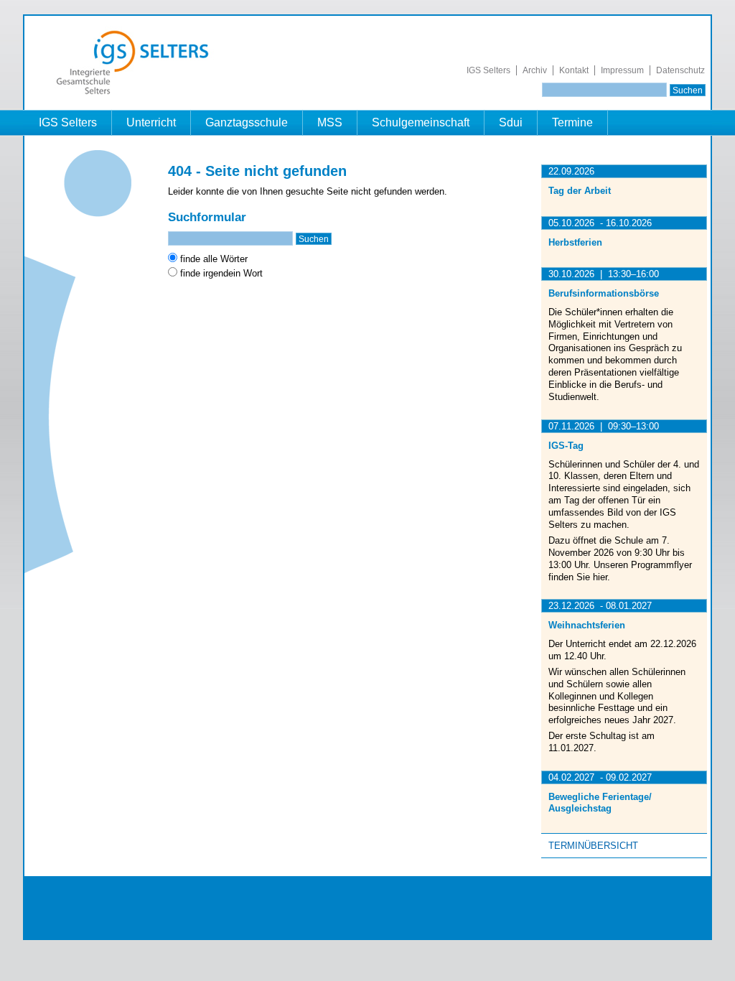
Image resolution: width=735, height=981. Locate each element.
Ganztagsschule (246, 122)
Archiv (535, 70)
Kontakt (574, 70)
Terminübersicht (593, 845)
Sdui (511, 122)
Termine (572, 122)
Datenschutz (680, 70)
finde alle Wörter (214, 259)
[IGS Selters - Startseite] (139, 94)
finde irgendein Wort (221, 273)
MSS (329, 122)
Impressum (622, 70)
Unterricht (151, 122)
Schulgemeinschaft (420, 122)
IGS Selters (488, 70)
